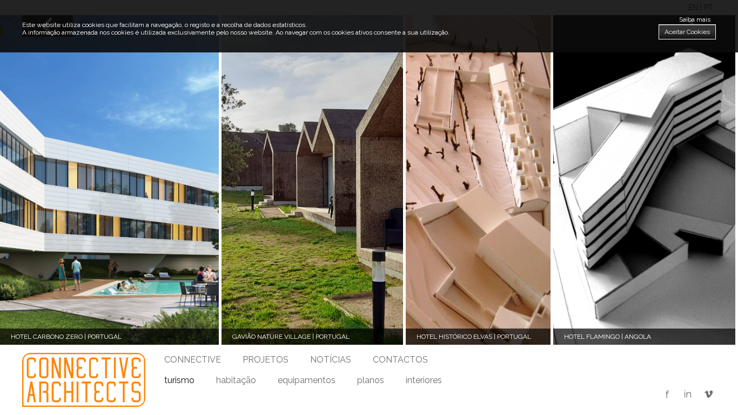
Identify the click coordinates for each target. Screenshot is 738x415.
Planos (370, 380)
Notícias (330, 359)
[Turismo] (83, 380)
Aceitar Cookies (687, 32)
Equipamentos (307, 380)
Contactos (400, 359)
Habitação (236, 380)
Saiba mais (694, 19)
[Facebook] (667, 395)
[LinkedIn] (687, 395)
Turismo (179, 380)
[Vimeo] (708, 395)
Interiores (424, 380)
